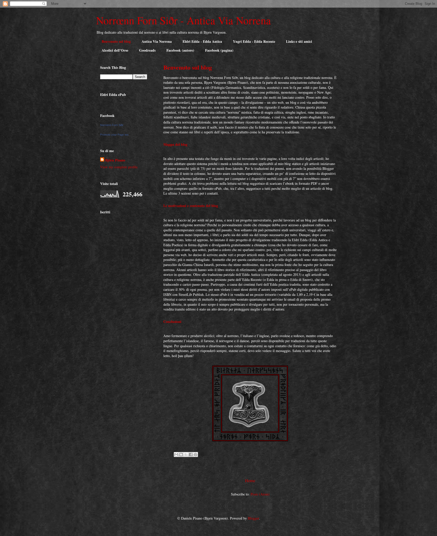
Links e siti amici (299, 41)
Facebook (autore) (180, 50)
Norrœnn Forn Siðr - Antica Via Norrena (183, 20)
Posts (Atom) (260, 494)
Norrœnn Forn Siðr (111, 125)
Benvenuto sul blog (116, 41)
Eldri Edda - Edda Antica (202, 41)
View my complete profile (119, 166)
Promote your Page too (114, 134)
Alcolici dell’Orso (115, 50)
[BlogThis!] (181, 454)
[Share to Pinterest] (195, 454)
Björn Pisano (115, 160)
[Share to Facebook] (190, 454)
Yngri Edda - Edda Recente (254, 41)
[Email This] (176, 454)
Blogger (253, 518)
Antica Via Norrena (157, 41)
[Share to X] (185, 454)
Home (250, 480)
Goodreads (147, 50)
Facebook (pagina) (219, 50)
